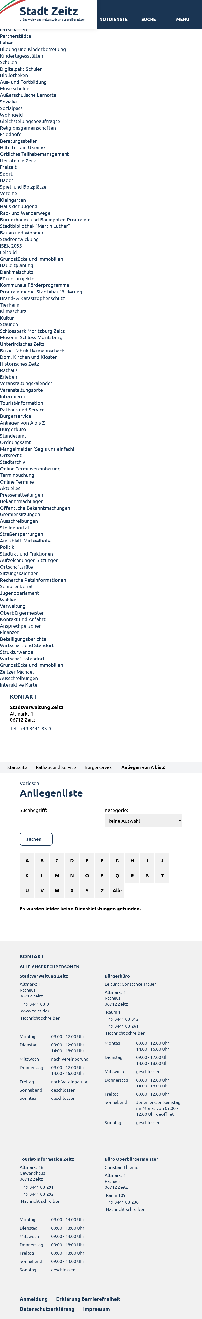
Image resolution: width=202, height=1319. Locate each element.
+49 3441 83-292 (37, 1193)
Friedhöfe (11, 134)
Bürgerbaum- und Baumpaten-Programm (45, 219)
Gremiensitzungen (20, 514)
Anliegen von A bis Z (22, 422)
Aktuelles (10, 488)
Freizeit (8, 167)
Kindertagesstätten (21, 55)
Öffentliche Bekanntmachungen (35, 508)
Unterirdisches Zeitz (22, 344)
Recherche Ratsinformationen (33, 580)
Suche (148, 19)
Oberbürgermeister (22, 612)
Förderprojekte (17, 278)
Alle (117, 890)
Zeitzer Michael (17, 671)
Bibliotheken (14, 75)
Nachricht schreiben (40, 1017)
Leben (7, 42)
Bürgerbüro (13, 429)
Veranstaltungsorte (21, 390)
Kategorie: (116, 810)
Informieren (13, 396)
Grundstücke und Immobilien (31, 259)
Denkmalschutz (16, 272)
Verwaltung (13, 606)
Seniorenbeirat (16, 586)
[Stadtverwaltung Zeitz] (101, 717)
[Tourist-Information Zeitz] (58, 1180)
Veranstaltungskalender (26, 383)
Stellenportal (14, 527)
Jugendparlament (19, 593)
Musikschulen (14, 88)
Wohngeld (11, 114)
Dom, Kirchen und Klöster (28, 357)
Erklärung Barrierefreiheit (88, 1298)
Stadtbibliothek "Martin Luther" (35, 226)
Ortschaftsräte (16, 566)
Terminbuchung (17, 475)
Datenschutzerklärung (47, 1308)
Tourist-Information (21, 403)
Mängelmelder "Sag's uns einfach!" (38, 449)
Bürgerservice (15, 416)
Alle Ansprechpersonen (50, 966)
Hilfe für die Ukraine (22, 147)
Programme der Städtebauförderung (41, 291)
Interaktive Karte (18, 684)
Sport (6, 173)
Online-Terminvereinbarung (30, 468)
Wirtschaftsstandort (22, 658)
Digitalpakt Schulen (21, 69)
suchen (34, 839)
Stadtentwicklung (19, 239)
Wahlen (8, 599)
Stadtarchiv (12, 462)
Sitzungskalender (19, 573)
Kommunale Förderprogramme (34, 285)
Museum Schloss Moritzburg (31, 337)
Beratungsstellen (19, 141)
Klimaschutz (13, 311)
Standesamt (13, 435)
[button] (183, 19)
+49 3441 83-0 (34, 1003)
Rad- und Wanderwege (25, 213)
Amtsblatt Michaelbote (25, 540)
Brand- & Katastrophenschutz (32, 298)
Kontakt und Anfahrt (23, 619)
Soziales (9, 101)
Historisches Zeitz (19, 363)
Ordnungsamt (15, 442)
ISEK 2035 (11, 245)
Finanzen (9, 632)
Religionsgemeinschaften (28, 127)
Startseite (17, 767)
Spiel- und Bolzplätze (23, 186)
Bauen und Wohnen (21, 232)
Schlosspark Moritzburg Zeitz (32, 331)
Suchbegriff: (33, 810)
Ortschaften (13, 29)
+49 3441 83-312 (122, 1018)
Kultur (7, 318)
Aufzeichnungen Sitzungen (29, 560)
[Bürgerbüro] (143, 1004)
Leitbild (8, 252)
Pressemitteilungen (21, 494)
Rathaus (9, 370)
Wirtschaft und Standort (27, 645)
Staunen (9, 324)
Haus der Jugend (18, 206)
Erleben (8, 376)
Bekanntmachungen (22, 501)
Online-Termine (17, 481)
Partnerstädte (15, 36)
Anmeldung (34, 1298)
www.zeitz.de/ (35, 1010)
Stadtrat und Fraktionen (26, 553)
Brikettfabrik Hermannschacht (33, 350)
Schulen (8, 62)
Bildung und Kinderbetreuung (33, 49)
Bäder (6, 180)
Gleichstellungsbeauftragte (30, 121)
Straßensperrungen (21, 534)
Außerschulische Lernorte (28, 95)
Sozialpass (11, 108)
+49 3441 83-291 (37, 1186)
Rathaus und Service (22, 409)
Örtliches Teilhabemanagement (34, 154)
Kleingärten (13, 200)
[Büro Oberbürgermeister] (143, 1184)
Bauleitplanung (16, 265)
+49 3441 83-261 (122, 1025)
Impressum (96, 1308)
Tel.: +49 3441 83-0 (30, 728)
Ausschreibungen (19, 521)
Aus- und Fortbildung (23, 82)
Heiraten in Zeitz (18, 160)
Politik (7, 547)
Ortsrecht (11, 455)
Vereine (8, 193)
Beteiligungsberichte (23, 639)
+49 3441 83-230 (122, 1201)
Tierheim (9, 304)
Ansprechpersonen (21, 625)
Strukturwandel (17, 652)
